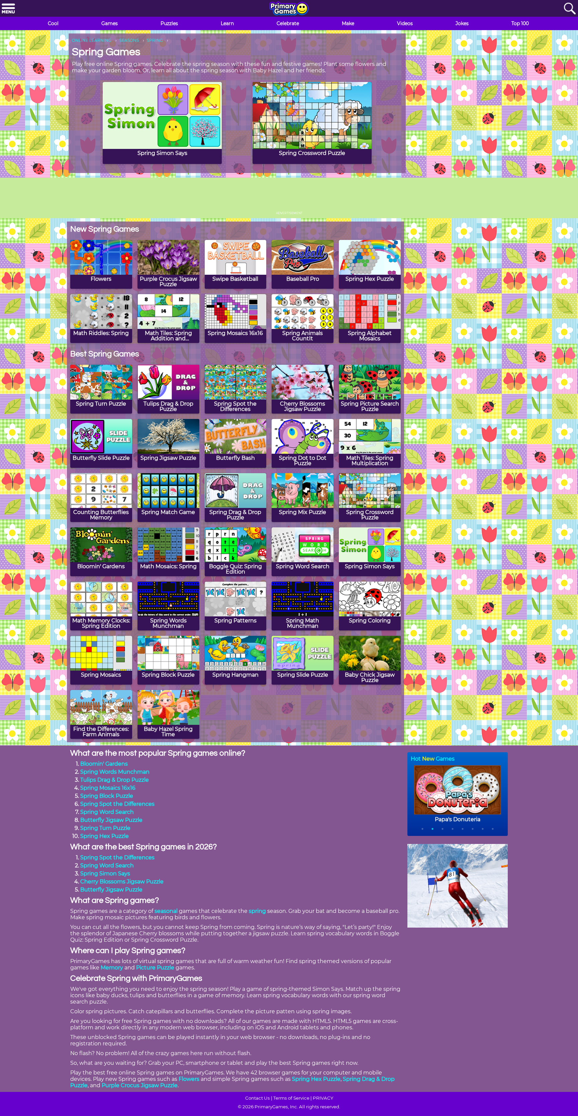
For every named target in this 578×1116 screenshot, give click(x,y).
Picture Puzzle (155, 967)
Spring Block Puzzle (106, 796)
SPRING (155, 40)
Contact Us (257, 1098)
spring (257, 911)
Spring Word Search (107, 812)
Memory (112, 967)
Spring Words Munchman (115, 772)
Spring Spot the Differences (117, 804)
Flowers (189, 1079)
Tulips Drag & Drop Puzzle (114, 780)
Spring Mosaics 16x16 (107, 788)
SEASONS (129, 40)
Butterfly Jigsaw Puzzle (111, 820)
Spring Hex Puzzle (104, 836)
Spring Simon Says (105, 873)
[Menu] (8, 8)
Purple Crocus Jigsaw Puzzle (140, 1085)
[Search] (570, 8)
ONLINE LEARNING (91, 40)
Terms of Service (291, 1098)
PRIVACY (323, 1098)
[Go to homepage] (289, 9)
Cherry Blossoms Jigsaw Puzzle (122, 881)
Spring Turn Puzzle (105, 828)
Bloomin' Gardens (104, 764)
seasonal (166, 911)
